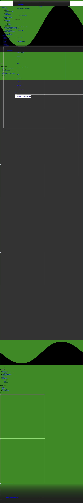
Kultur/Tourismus (4, 375)
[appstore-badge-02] (22, 482)
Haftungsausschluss (4, 389)
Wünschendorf (21, 4)
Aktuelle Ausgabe (19, 37)
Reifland (5, 381)
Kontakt (3, 387)
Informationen (4, 373)
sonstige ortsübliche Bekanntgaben (22, 26)
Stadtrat (3, 377)
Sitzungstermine (20, 30)
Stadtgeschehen (4, 376)
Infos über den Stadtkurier (21, 41)
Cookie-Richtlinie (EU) (5, 390)
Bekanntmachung (4, 371)
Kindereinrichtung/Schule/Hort (6, 374)
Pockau (5, 380)
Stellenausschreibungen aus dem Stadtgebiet (23, 8)
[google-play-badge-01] (22, 438)
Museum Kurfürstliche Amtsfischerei (12, 497)
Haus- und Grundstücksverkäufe (22, 15)
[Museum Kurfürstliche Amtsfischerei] (22, 284)
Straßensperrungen (4, 378)
